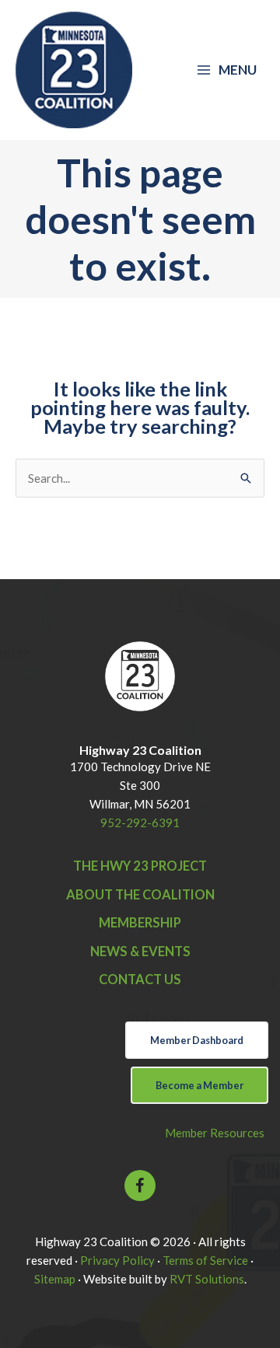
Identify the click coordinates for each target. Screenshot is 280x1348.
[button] (140, 1185)
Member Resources (214, 1133)
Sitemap (54, 1279)
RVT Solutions (207, 1279)
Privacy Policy (117, 1260)
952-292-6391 (140, 822)
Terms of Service (205, 1260)
